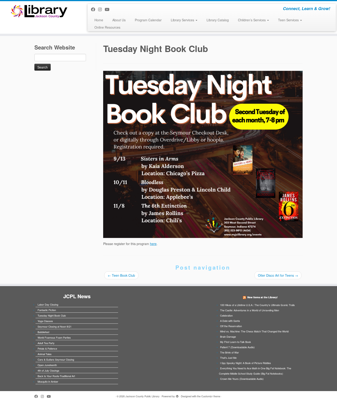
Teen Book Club (121, 275)
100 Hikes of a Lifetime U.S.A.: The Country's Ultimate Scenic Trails (257, 305)
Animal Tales (45, 354)
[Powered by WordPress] (177, 395)
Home (98, 20)
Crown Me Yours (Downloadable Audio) (242, 379)
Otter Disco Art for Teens (278, 275)
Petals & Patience (47, 348)
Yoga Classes (45, 321)
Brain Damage (228, 336)
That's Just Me (228, 357)
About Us (119, 20)
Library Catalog (218, 20)
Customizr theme (210, 396)
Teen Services (289, 20)
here (153, 243)
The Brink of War (229, 352)
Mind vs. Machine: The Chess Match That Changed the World (254, 331)
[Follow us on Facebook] (94, 9)
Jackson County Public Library (142, 396)
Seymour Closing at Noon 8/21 (55, 326)
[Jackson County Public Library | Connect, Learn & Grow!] (39, 11)
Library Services (183, 20)
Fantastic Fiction (47, 310)
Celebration (226, 315)
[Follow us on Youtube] (108, 9)
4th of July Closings (48, 370)
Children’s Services (252, 20)
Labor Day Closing (48, 304)
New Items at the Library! (262, 297)
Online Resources (107, 27)
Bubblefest (43, 332)
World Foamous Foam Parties (54, 337)
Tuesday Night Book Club (52, 315)
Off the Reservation (231, 326)
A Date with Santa (230, 321)
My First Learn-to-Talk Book (235, 342)
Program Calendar (148, 20)
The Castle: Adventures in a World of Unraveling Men (249, 310)
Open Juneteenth (47, 365)
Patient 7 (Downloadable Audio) (237, 347)
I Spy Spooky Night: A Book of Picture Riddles (245, 363)
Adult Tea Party (46, 343)
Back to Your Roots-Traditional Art (56, 376)
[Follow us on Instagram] (101, 9)
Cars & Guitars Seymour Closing (56, 359)
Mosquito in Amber (48, 381)
